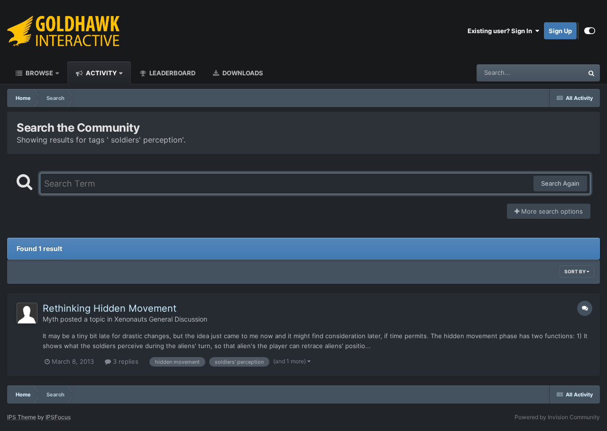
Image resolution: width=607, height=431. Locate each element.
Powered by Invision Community (557, 417)
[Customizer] (589, 30)
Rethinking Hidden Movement (109, 308)
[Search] (591, 72)
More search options (551, 211)
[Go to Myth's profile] (27, 313)
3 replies (124, 361)
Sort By (575, 271)
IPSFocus (58, 417)
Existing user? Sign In (501, 31)
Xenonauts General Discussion (160, 319)
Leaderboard (171, 73)
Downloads (242, 73)
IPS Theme (21, 417)
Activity (100, 73)
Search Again (560, 183)
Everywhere (554, 72)
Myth (50, 319)
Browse (38, 73)
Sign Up (560, 31)
